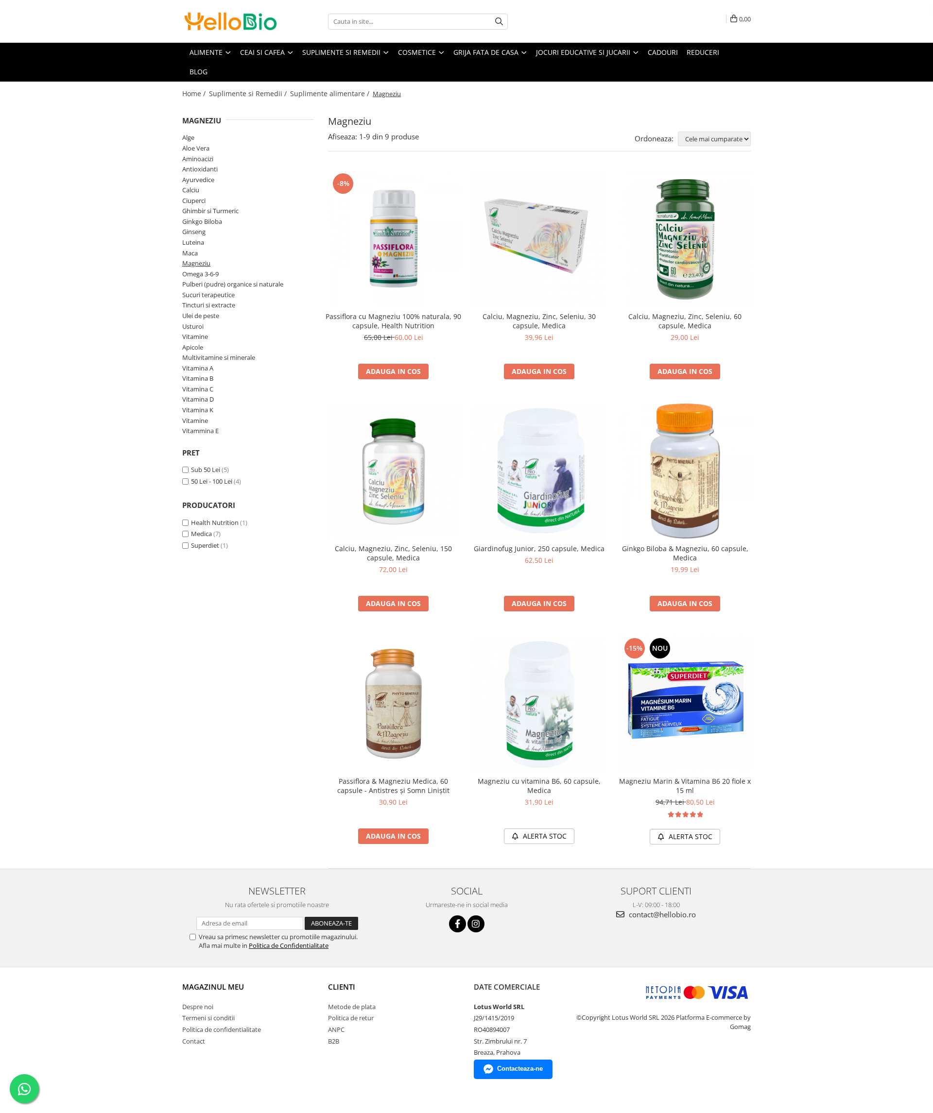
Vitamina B (197, 378)
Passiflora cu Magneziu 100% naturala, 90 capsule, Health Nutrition (393, 321)
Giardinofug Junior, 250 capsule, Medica (539, 548)
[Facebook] (457, 923)
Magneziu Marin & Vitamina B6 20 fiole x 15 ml (685, 785)
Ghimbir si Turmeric (210, 210)
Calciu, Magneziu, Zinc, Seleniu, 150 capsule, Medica (393, 553)
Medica (201, 533)
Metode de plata (352, 1006)
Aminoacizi (197, 158)
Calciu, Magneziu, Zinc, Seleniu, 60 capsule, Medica (685, 321)
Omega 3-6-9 (200, 274)
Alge (188, 137)
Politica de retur (351, 1017)
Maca (190, 253)
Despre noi (197, 1006)
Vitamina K (197, 409)
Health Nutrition (215, 522)
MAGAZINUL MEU (213, 987)
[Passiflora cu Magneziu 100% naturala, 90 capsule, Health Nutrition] (394, 239)
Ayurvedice (198, 179)
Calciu (190, 190)
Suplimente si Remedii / (249, 93)
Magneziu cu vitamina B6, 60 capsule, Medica (539, 785)
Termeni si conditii (208, 1017)
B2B (333, 1041)
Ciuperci (194, 200)
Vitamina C (197, 389)
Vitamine (195, 336)
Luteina (193, 242)
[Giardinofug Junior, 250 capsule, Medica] (539, 472)
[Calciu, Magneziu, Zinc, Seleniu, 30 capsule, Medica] (539, 239)
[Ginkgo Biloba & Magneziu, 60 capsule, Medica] (685, 472)
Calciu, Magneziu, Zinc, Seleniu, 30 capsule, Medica (539, 321)
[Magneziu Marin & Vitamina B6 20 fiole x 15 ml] (685, 704)
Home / (194, 93)
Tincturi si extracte (208, 305)
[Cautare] (499, 22)
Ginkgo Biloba (202, 221)
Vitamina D (198, 399)
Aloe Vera (195, 148)
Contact (193, 1041)
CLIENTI (341, 987)
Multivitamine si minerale (218, 357)
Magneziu (196, 263)
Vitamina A (197, 368)
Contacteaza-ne (520, 1068)
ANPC (336, 1029)
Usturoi (193, 326)
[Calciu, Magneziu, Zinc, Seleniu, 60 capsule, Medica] (685, 239)
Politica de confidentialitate (221, 1029)
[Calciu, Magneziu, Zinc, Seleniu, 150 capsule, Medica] (394, 472)
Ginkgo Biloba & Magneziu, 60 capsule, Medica (685, 553)
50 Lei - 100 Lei (211, 481)
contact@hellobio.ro (661, 914)
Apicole (192, 347)
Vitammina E (200, 430)
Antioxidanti (200, 169)
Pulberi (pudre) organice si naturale (232, 284)
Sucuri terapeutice (208, 294)
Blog (198, 71)
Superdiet (205, 545)
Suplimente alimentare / (330, 93)
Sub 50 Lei (205, 469)
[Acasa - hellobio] (230, 21)
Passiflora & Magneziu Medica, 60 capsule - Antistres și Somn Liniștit (393, 785)
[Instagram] (475, 923)
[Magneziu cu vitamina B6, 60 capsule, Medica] (539, 704)
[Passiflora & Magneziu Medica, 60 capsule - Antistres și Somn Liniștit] (394, 704)
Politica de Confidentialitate (288, 945)
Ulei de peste (200, 315)
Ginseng (194, 231)
